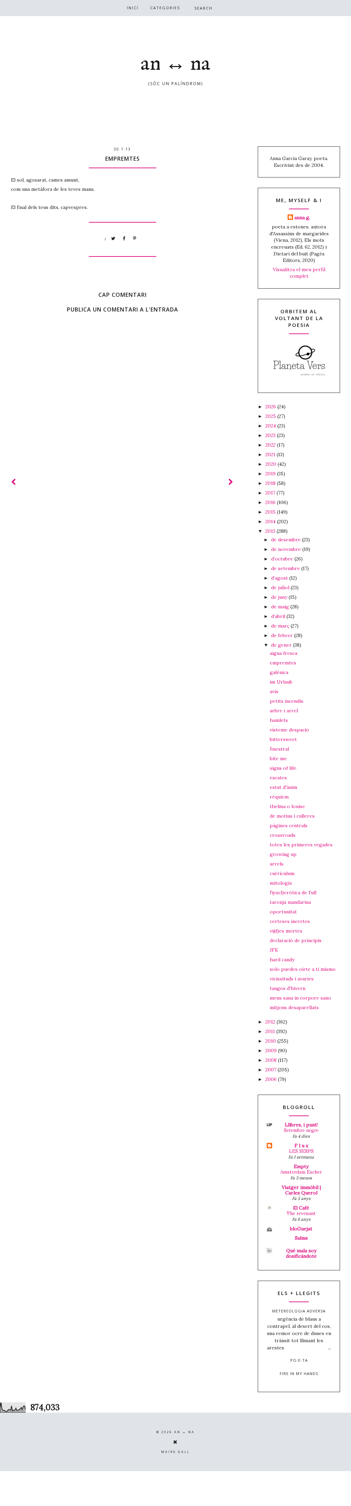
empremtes (283, 663)
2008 (271, 1060)
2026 (271, 407)
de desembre (286, 540)
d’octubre (282, 559)
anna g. (302, 217)
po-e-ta (299, 1360)
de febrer (282, 635)
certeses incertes (290, 921)
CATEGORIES (165, 7)
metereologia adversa (299, 1310)
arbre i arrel (284, 711)
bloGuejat (301, 1229)
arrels (276, 864)
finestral (279, 749)
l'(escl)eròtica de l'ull (293, 892)
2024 (271, 426)
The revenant (301, 1213)
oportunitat (283, 912)
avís (274, 691)
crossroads (282, 835)
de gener (282, 645)
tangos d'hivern (287, 988)
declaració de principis (296, 940)
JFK (274, 950)
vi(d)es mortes (286, 931)
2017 (271, 493)
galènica (279, 672)
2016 (271, 502)
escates (278, 778)
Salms (301, 1238)
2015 (271, 512)
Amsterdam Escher (301, 1172)
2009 (271, 1050)
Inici (132, 7)
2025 (271, 416)
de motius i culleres (292, 816)
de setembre (286, 568)
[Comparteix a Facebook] (124, 238)
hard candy (282, 959)
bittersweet (283, 739)
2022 (271, 445)
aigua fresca (283, 653)
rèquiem (279, 797)
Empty (301, 1166)
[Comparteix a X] (113, 238)
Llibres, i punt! (301, 1125)
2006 (271, 1079)
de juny (280, 597)
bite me (278, 758)
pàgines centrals (288, 825)
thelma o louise (287, 806)
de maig (280, 607)
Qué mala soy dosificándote (301, 1253)
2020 (271, 464)
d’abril (279, 616)
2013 (271, 531)
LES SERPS (301, 1151)
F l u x (301, 1145)
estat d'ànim (283, 787)
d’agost (280, 578)
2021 (271, 454)
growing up (283, 854)
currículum (282, 873)
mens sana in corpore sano (300, 998)
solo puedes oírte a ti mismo (303, 969)
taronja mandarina (290, 902)
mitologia (281, 883)
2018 (271, 483)
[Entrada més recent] (13, 482)
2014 (271, 521)
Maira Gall (175, 1452)
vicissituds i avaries (292, 979)
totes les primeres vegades (301, 845)
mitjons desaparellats (294, 1007)
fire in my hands (299, 1373)
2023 (271, 435)
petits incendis (286, 701)
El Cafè (301, 1208)
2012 (271, 1022)
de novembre (286, 549)
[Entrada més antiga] (231, 482)
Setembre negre (301, 1130)
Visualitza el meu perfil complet (299, 272)
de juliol (281, 587)
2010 (271, 1041)
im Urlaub (281, 682)
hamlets (279, 720)
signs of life (283, 768)
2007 (271, 1070)
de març (281, 626)
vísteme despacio (289, 730)
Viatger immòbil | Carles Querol (301, 1190)
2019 (271, 474)
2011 (270, 1031)
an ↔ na (175, 64)
